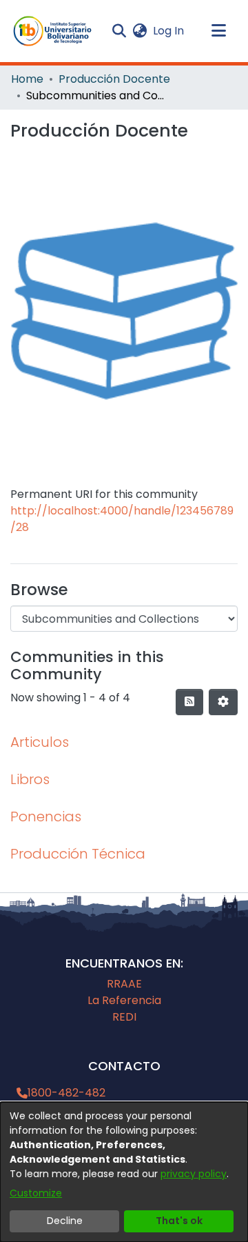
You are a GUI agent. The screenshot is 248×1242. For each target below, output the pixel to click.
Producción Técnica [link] (77, 853)
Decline (65, 1221)
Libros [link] (30, 779)
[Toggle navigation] (218, 31)
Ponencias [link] (45, 816)
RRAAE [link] (124, 984)
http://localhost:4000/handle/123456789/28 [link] (122, 519)
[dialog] (124, 1172)
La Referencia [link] (124, 1000)
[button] (52, 31)
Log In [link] (169, 31)
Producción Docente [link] (114, 79)
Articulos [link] (39, 742)
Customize (36, 1193)
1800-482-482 (66, 1093)
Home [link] (27, 79)
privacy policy (194, 1174)
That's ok (179, 1221)
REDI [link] (124, 1017)
